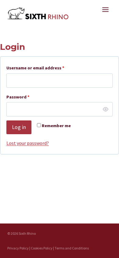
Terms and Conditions (72, 248)
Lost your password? (27, 143)
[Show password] (105, 109)
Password (19, 98)
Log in (19, 127)
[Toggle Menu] (105, 9)
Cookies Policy (41, 248)
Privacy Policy (18, 248)
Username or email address (36, 69)
